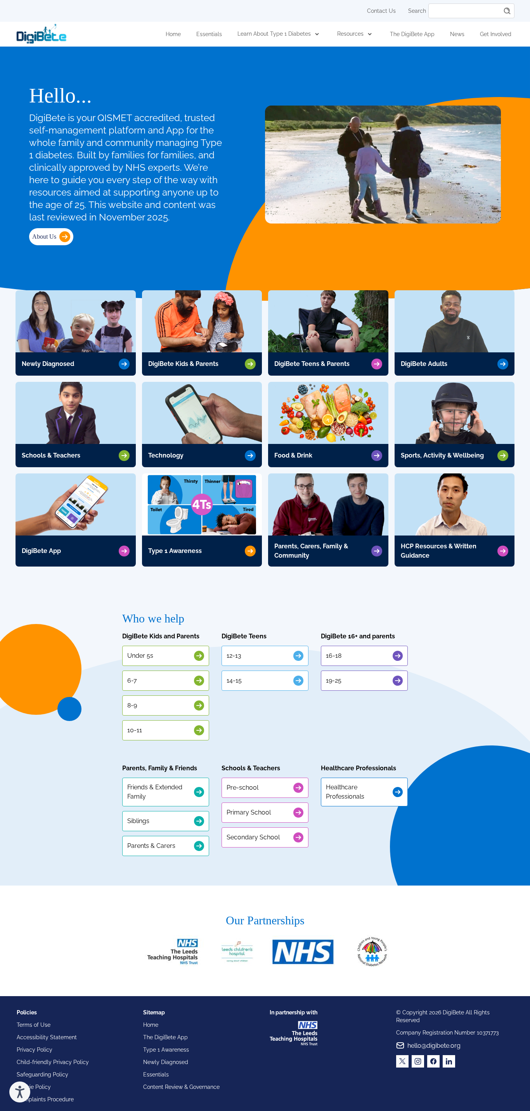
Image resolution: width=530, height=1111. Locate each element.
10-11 (134, 730)
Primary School (249, 812)
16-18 (333, 655)
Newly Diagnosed (165, 1062)
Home (173, 34)
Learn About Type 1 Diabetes (274, 34)
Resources (350, 34)
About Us (44, 236)
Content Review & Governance (181, 1087)
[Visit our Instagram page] (418, 1061)
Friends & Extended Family (154, 791)
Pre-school (242, 787)
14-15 (234, 680)
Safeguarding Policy (42, 1074)
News (457, 34)
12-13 (234, 655)
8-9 (132, 705)
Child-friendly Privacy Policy (53, 1062)
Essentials (209, 34)
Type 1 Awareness (166, 1050)
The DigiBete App (412, 34)
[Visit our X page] (402, 1061)
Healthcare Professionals (345, 791)
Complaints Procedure (45, 1099)
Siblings (138, 821)
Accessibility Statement (47, 1037)
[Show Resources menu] (369, 34)
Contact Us (381, 11)
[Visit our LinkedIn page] (449, 1061)
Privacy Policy (34, 1050)
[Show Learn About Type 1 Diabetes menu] (317, 34)
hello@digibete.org (434, 1045)
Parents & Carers (151, 845)
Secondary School (253, 837)
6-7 (132, 680)
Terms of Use (33, 1025)
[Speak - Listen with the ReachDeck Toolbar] (19, 1092)
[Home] (41, 34)
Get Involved (495, 34)
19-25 (333, 680)
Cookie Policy (34, 1087)
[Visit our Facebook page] (433, 1061)
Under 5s (140, 655)
